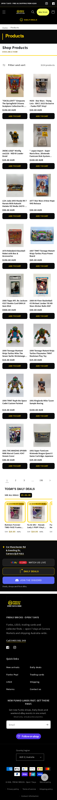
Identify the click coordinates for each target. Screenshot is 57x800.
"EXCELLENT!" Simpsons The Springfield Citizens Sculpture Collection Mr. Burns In (13, 104)
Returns (10, 689)
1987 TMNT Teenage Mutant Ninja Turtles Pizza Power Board (42, 254)
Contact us (35, 689)
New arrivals (12, 667)
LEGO (9, 681)
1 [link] (7, 480)
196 (41, 480)
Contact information (29, 796)
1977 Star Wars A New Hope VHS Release (42, 202)
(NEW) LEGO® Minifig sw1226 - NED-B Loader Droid (12, 153)
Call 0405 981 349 (16, 640)
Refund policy (45, 782)
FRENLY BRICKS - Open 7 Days (24, 782)
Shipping (34, 681)
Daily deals (35, 667)
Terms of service (29, 789)
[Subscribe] (47, 724)
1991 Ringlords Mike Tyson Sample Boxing (42, 402)
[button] (3, 12)
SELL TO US (43, 12)
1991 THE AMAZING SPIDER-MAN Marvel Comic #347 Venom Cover (14, 453)
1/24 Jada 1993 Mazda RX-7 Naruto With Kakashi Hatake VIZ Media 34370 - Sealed (14, 204)
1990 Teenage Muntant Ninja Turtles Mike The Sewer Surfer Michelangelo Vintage (14, 353)
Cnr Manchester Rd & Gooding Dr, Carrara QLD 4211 (14, 551)
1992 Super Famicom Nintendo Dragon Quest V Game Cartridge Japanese (41, 453)
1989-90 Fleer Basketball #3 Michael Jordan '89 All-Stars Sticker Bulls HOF (41, 303)
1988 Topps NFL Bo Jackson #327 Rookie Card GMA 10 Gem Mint (14, 303)
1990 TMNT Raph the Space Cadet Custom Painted (14, 402)
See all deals (18, 495)
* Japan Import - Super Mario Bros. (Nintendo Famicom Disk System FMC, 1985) (40, 154)
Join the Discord (30, 580)
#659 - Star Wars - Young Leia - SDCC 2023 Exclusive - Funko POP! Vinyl (42, 103)
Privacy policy (13, 789)
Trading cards (37, 674)
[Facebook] (53, 3)
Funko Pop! (12, 674)
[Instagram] (46, 3)
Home (5, 27)
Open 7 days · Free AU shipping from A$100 (18, 3)
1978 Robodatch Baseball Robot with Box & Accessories (13, 254)
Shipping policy (46, 789)
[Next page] (49, 480)
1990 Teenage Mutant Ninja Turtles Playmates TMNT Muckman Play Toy (42, 353)
